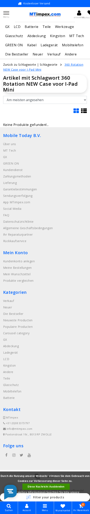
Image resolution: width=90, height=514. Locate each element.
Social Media (12, 209)
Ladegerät (49, 45)
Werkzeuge (64, 26)
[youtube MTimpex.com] (29, 455)
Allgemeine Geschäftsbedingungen (28, 228)
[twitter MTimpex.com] (21, 455)
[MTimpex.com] (45, 14)
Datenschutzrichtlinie (18, 222)
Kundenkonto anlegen (19, 261)
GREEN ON (14, 45)
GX (7, 26)
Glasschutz (14, 36)
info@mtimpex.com (19, 429)
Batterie (31, 26)
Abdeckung (36, 36)
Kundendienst (13, 170)
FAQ (6, 215)
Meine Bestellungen (17, 268)
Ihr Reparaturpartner (18, 234)
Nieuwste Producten (18, 320)
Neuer (38, 54)
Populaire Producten (18, 327)
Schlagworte (49, 65)
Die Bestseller (16, 54)
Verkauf (53, 54)
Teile (46, 26)
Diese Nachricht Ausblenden (46, 486)
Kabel (31, 45)
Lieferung (10, 183)
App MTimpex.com (16, 202)
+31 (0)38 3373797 (17, 423)
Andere (71, 54)
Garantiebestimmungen (20, 189)
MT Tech (76, 36)
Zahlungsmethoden (17, 176)
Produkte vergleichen (18, 281)
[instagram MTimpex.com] (14, 455)
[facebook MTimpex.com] (6, 455)
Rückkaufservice (14, 241)
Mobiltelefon (73, 45)
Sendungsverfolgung (18, 196)
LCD (17, 26)
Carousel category (16, 333)
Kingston (57, 36)
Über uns (9, 144)
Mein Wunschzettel (17, 274)
